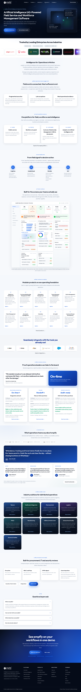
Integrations (23, 584)
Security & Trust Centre (11, 584)
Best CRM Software (41, 672)
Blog (66, 678)
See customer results (23, 30)
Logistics (53, 674)
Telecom (53, 670)
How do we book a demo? (27, 623)
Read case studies (32, 656)
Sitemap (75, 689)
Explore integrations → (40, 353)
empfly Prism (40, 670)
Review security (40, 656)
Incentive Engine (27, 676)
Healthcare (53, 672)
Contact (66, 680)
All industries (53, 676)
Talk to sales (33, 584)
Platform (26, 2)
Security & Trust (27, 678)
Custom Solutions (41, 680)
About (66, 670)
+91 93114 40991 (14, 678)
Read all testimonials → (70, 482)
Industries (39, 2)
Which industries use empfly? (27, 618)
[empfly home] (8, 2)
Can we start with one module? (27, 613)
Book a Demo (73, 2)
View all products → (40, 330)
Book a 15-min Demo (10, 30)
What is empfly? (27, 601)
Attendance (40, 676)
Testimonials (67, 672)
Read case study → (16, 419)
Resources (47, 2)
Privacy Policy (62, 689)
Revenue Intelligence (28, 672)
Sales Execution (27, 674)
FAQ (66, 676)
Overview (25, 670)
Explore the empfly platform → (40, 145)
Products (32, 2)
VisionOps (39, 678)
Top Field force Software (42, 674)
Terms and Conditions (69, 689)
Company (54, 2)
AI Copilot (39, 683)
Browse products (49, 656)
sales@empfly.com (7, 678)
